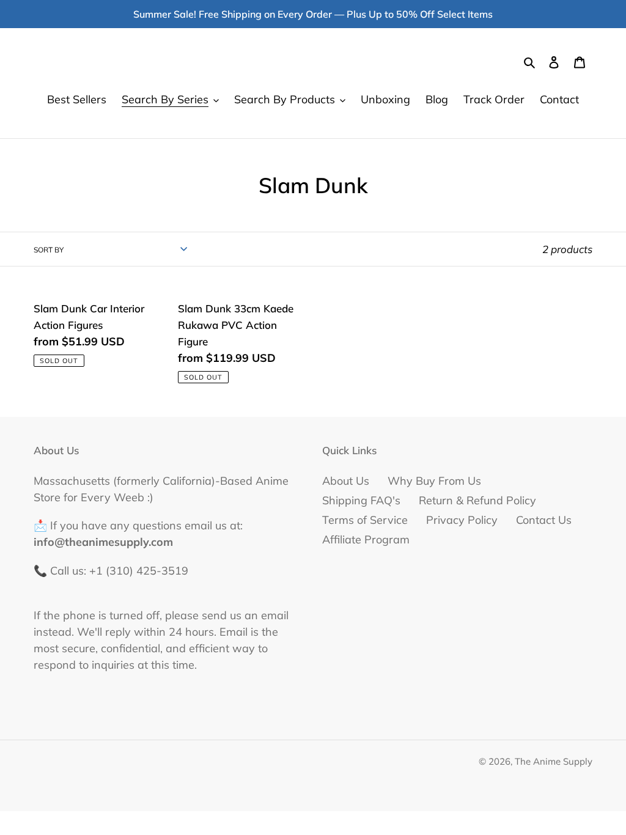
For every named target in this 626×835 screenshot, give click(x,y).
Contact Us (544, 520)
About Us (345, 481)
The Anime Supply (553, 761)
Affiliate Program (366, 539)
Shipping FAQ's (361, 500)
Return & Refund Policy (477, 500)
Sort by (49, 249)
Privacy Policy (462, 520)
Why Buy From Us (434, 481)
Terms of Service (365, 520)
